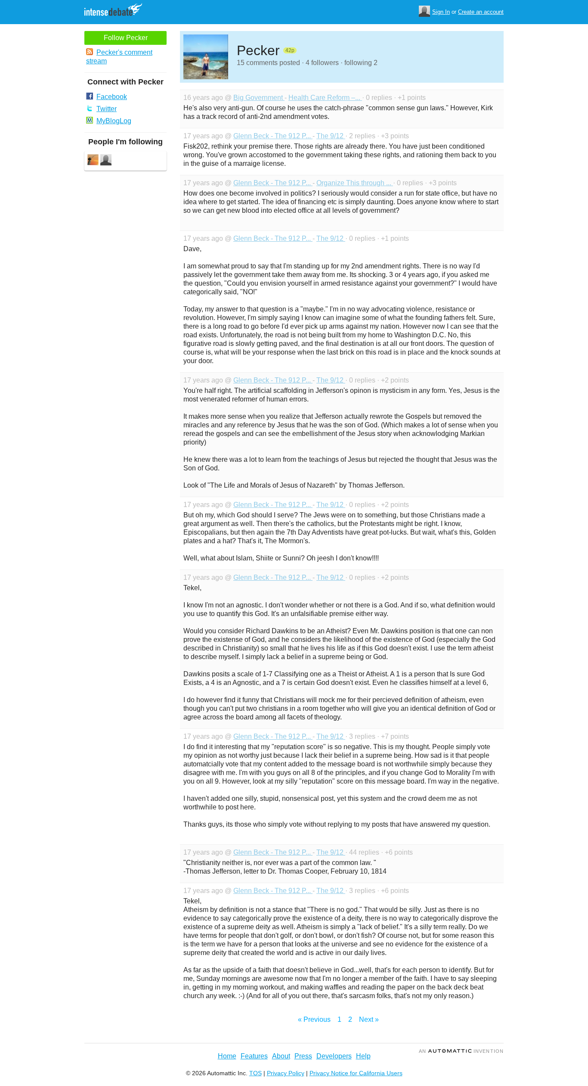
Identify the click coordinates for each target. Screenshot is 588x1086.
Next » (369, 1019)
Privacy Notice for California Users (355, 1073)
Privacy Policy (285, 1073)
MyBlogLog (113, 120)
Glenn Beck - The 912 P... (273, 136)
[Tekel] (105, 161)
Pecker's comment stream (119, 57)
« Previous (314, 1019)
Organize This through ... (354, 183)
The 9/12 (330, 136)
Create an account (481, 12)
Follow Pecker (126, 37)
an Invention (461, 1051)
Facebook (111, 96)
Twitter (106, 108)
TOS (255, 1073)
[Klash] (93, 161)
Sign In (441, 12)
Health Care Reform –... (325, 97)
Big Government (259, 97)
